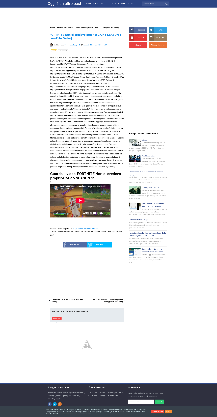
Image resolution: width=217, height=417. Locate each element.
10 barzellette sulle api (139, 220)
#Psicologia (112, 393)
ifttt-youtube (63, 50)
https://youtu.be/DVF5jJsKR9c (85, 228)
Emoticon (56, 318)
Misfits (144, 140)
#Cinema (93, 393)
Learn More (157, 411)
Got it (169, 411)
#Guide (102, 393)
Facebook (74, 244)
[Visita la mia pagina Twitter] (55, 404)
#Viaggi (102, 396)
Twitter (99, 244)
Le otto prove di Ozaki (150, 188)
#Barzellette (113, 396)
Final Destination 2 (149, 156)
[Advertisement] (108, 15)
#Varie (94, 396)
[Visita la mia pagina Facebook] (50, 404)
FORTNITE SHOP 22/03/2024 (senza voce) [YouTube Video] (108, 301)
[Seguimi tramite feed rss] (60, 404)
